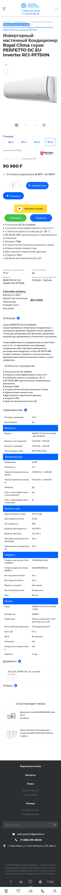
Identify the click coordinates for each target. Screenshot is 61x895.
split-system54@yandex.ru (30, 834)
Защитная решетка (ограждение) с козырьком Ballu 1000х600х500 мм (36, 731)
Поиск (30, 783)
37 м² (24, 142)
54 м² (37, 142)
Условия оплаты (30, 810)
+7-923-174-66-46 (30, 13)
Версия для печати (30, 766)
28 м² (11, 142)
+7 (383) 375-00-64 (30, 11)
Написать (41, 217)
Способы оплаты (14, 291)
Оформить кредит (33, 208)
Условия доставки (30, 814)
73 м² (50, 142)
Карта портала (30, 794)
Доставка (36, 299)
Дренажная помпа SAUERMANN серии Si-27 (37, 713)
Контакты (30, 775)
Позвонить (15, 217)
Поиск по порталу (30, 790)
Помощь (30, 803)
